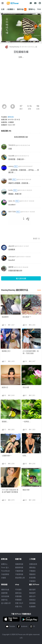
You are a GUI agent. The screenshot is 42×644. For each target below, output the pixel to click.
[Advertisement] (21, 82)
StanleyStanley (14, 47)
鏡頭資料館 (19, 567)
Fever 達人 (5, 567)
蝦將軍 (10, 267)
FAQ (39, 9)
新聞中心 (4, 564)
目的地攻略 (5, 596)
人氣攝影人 (11, 9)
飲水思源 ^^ (27, 317)
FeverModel (5, 571)
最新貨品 (18, 593)
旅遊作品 (4, 600)
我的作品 (21, 9)
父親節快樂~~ (6, 455)
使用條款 (32, 603)
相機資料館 (19, 564)
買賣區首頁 (33, 564)
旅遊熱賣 (4, 593)
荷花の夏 (26, 387)
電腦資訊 (32, 574)
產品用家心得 (20, 577)
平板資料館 (19, 574)
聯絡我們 (32, 593)
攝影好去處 (5, 589)
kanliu (10, 190)
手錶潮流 (32, 581)
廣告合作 (32, 596)
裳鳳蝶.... (5, 421)
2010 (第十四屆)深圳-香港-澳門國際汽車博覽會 (10, 491)
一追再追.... (27, 421)
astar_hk (11, 201)
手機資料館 (19, 571)
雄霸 (10, 179)
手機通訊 (32, 571)
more (39, 290)
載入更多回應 (21, 278)
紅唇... (25, 455)
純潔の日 (5, 387)
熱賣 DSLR (19, 603)
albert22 (11, 246)
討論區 (3, 577)
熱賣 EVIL (18, 606)
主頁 (2, 9)
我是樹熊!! (5, 317)
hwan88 (11, 155)
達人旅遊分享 (6, 603)
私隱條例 (32, 606)
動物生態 (11, 117)
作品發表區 (5, 574)
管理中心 (32, 9)
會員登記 (32, 600)
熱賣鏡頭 (18, 600)
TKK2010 (11, 145)
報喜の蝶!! (26, 490)
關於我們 (32, 589)
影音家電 (32, 577)
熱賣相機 (18, 596)
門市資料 (18, 589)
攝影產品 (32, 567)
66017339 (12, 211)
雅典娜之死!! (6, 351)
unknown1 (12, 256)
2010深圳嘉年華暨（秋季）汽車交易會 (31, 352)
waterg (10, 166)
